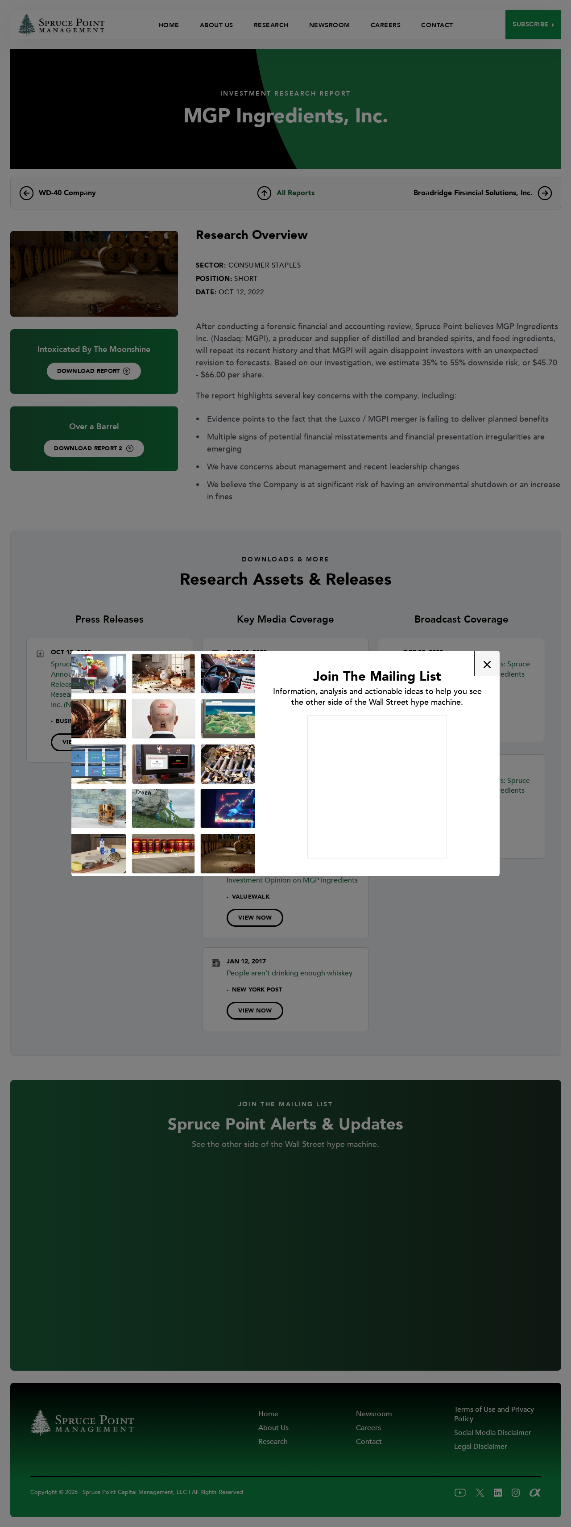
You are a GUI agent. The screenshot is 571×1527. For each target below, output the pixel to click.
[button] (487, 663)
